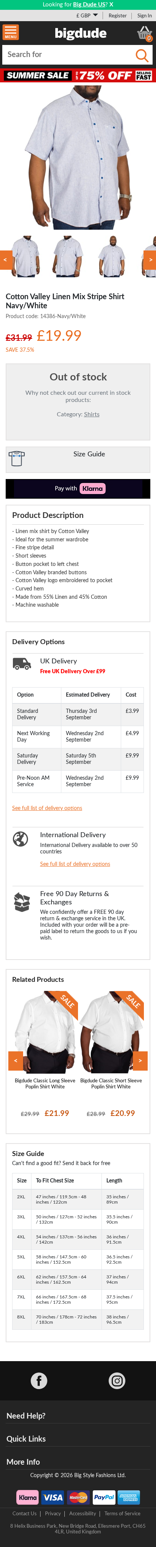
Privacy (53, 1513)
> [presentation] (140, 1061)
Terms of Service (122, 1513)
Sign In (144, 16)
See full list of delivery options (47, 808)
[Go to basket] (144, 32)
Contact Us (24, 1513)
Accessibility (82, 1513)
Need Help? (25, 1416)
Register (118, 16)
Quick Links (26, 1439)
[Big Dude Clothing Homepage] (81, 32)
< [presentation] (16, 1061)
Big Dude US (89, 5)
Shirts (92, 414)
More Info (23, 1462)
